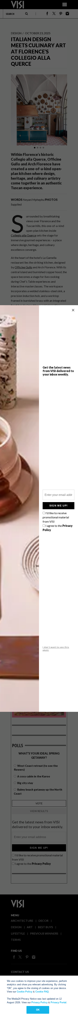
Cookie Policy (24, 991)
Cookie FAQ (42, 991)
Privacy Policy (39, 1002)
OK (38, 1009)
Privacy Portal (58, 1002)
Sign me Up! (58, 505)
